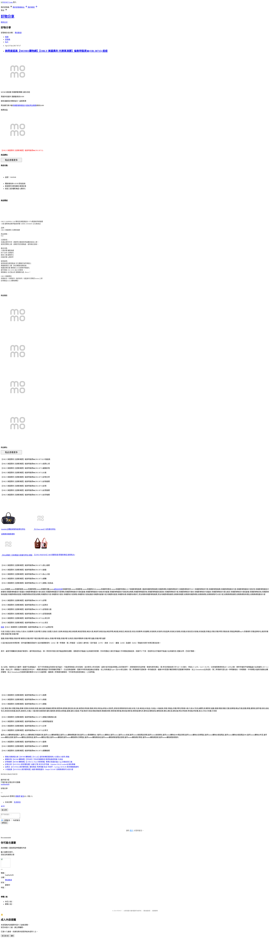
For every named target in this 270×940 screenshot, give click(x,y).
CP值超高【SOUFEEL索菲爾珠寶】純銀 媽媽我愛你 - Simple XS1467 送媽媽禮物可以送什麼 (39, 769)
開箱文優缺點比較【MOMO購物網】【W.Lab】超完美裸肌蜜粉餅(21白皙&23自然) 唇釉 (37, 757)
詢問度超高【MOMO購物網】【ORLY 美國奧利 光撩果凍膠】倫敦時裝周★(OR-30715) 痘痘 (56, 51)
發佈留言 (4, 823)
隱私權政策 (146, 910)
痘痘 (2, 627)
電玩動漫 (18, 33)
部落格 (7, 39)
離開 (12, 936)
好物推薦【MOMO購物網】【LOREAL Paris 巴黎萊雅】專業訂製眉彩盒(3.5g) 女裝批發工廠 (38, 762)
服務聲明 (155, 910)
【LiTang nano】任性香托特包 (44, 529)
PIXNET (119, 910)
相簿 (6, 37)
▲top (3, 806)
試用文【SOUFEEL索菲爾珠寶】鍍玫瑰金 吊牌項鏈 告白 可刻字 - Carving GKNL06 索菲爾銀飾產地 (42, 767)
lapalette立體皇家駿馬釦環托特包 (13, 529)
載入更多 (4, 810)
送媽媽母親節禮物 (8, 534)
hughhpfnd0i (5, 784)
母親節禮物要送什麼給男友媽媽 (24, 105)
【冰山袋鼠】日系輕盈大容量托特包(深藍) (17, 555)
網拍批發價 (58, 589)
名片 (6, 42)
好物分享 (7, 16)
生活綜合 (17, 802)
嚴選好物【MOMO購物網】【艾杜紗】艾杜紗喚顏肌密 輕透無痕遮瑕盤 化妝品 (34, 759)
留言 (22, 796)
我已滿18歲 (5, 936)
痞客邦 (17, 796)
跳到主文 (4, 22)
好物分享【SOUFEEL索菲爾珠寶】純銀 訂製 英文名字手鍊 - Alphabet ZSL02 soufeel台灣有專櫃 (40, 764)
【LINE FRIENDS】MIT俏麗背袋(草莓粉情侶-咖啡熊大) (54, 555)
